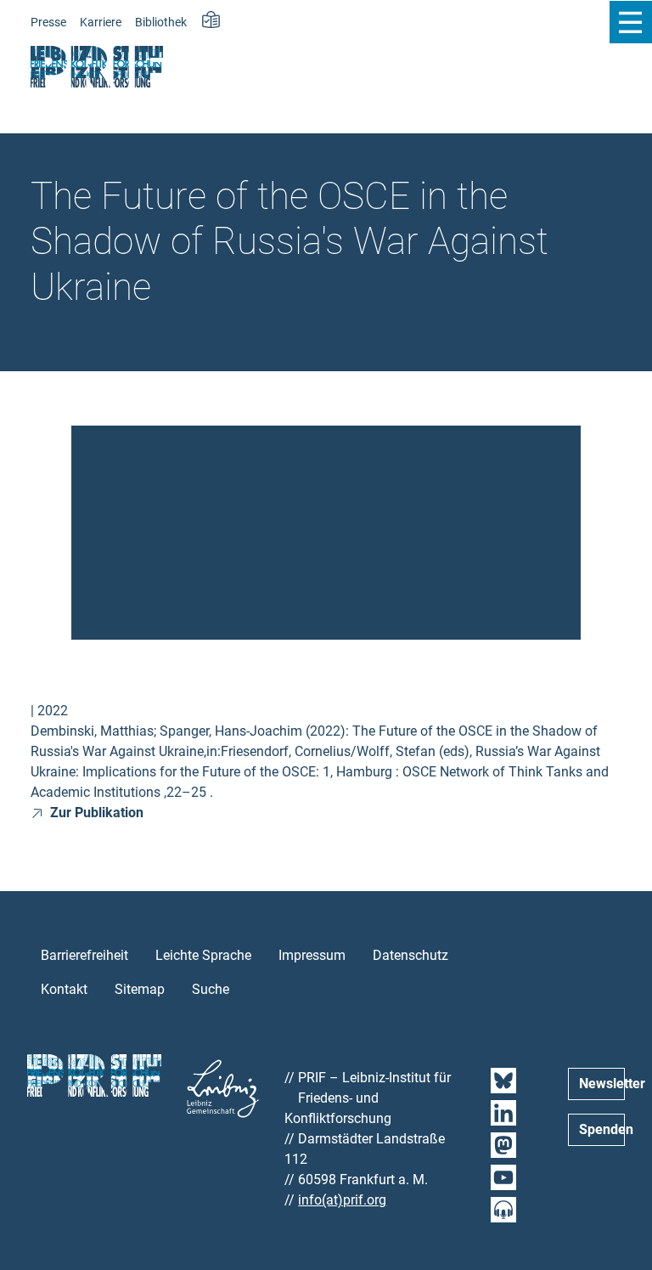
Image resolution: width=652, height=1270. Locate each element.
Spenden (602, 1129)
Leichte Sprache (203, 955)
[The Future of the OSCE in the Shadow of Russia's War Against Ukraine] (326, 531)
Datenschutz (410, 955)
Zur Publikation (95, 812)
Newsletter (602, 1083)
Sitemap (140, 989)
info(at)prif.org (342, 1200)
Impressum (312, 955)
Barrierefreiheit (84, 955)
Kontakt (64, 989)
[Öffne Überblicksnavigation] (630, 22)
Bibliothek (161, 22)
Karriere (100, 22)
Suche (210, 989)
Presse (48, 22)
